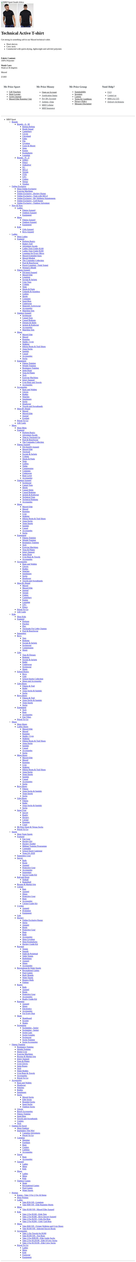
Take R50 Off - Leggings (33, 1202)
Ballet (24, 662)
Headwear (26, 404)
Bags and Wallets (29, 389)
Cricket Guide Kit (29, 903)
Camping (21, 1138)
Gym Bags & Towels (31, 557)
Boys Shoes (22, 695)
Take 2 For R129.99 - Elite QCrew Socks (39, 1240)
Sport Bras (26, 301)
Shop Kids (21, 617)
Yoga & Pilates (28, 373)
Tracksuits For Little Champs (34, 628)
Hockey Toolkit (28, 844)
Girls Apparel (28, 229)
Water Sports (27, 977)
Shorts (25, 487)
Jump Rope (27, 370)
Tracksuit (26, 452)
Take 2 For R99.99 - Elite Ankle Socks (38, 1238)
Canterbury (27, 131)
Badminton (27, 958)
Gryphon (26, 143)
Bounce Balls (28, 980)
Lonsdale (26, 155)
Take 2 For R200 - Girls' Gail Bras (36, 1221)
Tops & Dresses (29, 655)
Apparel (25, 865)
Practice (25, 624)
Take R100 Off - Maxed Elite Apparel (38, 1209)
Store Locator (14, 94)
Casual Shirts (27, 490)
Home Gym (22, 1052)
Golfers (25, 294)
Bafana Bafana (28, 126)
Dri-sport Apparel (29, 272)
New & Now (17, 205)
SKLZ (25, 170)
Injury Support (28, 380)
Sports (14, 832)
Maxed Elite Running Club (20, 99)
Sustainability (80, 92)
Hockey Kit (27, 841)
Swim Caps (27, 1032)
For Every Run (28, 1013)
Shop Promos (22, 1197)
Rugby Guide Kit (29, 999)
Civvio (25, 134)
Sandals (25, 351)
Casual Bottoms (29, 320)
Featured (20, 239)
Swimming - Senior (30, 1030)
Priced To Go (22, 421)
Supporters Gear (24, 856)
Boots (24, 863)
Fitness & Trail (28, 686)
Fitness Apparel (28, 210)
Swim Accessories (30, 1042)
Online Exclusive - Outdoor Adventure (33, 203)
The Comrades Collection (33, 260)
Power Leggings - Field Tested (35, 265)
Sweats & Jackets (29, 279)
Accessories (27, 308)
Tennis (25, 949)
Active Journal (15, 96)
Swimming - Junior (30, 1028)
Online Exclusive (19, 186)
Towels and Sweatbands (32, 406)
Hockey (25, 817)
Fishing (25, 982)
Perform (25, 621)
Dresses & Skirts (29, 323)
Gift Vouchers (15, 92)
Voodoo (25, 184)
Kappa (25, 150)
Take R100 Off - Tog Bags (33, 1236)
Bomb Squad (27, 129)
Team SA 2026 (28, 853)
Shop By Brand (23, 409)
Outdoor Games (23, 1181)
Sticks (24, 923)
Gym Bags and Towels (32, 382)
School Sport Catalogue (32, 851)
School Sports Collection (32, 679)
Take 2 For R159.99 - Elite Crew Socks (39, 1243)
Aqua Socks (27, 349)
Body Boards (27, 975)
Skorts (25, 296)
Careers (78, 96)
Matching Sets (28, 311)
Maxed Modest (28, 258)
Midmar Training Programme (34, 846)
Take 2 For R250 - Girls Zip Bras (36, 1219)
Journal (25, 416)
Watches (25, 397)
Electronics (27, 1009)
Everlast (25, 418)
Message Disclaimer (83, 104)
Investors (78, 94)
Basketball (26, 882)
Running (26, 339)
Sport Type (21, 810)
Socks (24, 358)
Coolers (20, 1121)
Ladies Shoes (22, 726)
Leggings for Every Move (33, 253)
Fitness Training (29, 363)
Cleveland (26, 136)
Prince (25, 162)
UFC (24, 177)
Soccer (25, 813)
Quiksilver (26, 165)
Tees (24, 638)
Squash (25, 951)
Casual (25, 354)
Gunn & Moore (28, 146)
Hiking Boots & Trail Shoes (34, 346)
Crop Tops (26, 282)
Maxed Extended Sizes (32, 256)
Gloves (25, 392)
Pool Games (27, 973)
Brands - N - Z (23, 158)
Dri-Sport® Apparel (30, 447)
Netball (25, 879)
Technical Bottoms (30, 499)
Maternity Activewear (31, 306)
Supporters (21, 633)
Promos (15, 1193)
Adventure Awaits (29, 246)
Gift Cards (21, 423)
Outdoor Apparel (29, 213)
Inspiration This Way (26, 1130)
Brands (15, 122)
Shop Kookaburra (29, 942)
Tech (24, 375)
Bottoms (25, 640)
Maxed (25, 337)
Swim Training (28, 1040)
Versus (25, 181)
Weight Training (29, 366)
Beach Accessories (25, 1111)
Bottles (25, 394)
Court (24, 824)
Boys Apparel (28, 232)
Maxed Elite (27, 275)
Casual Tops (27, 318)
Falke (24, 138)
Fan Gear (26, 839)
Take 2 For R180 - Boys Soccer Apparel (39, 1217)
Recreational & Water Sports (29, 968)
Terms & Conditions (83, 99)
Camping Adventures (31, 1133)
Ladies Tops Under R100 (33, 248)
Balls (24, 860)
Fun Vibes (26, 717)
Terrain (25, 172)
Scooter (25, 1021)
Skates (25, 1023)
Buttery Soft (27, 244)
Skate (19, 1016)
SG (23, 167)
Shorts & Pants (28, 289)
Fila (24, 141)
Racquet (20, 946)
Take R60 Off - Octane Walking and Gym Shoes (42, 1226)
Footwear (26, 1255)
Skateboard (27, 1018)
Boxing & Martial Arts (26, 884)
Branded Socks (28, 1102)
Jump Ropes (22, 1066)
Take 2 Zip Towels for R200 (34, 1233)
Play (24, 626)
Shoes (19, 332)
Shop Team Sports (24, 834)
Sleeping (26, 1140)
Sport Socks (27, 1104)
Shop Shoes (22, 724)
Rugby (25, 815)
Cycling (20, 906)
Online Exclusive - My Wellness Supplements (36, 198)
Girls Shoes (22, 683)
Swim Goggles (28, 1035)
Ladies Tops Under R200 (33, 251)
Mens (19, 217)
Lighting (25, 1150)
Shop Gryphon (28, 939)
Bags (24, 712)
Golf (19, 915)
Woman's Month (29, 268)
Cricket (25, 820)
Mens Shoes (22, 755)
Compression (27, 468)
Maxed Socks (28, 1097)
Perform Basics (28, 241)
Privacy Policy (81, 101)
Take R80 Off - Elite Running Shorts (37, 1205)
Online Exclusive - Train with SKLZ (32, 196)
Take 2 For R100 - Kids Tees (34, 1214)
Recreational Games (30, 970)
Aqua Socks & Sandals (32, 691)
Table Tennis (27, 956)
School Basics (23, 672)
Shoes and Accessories (31, 681)
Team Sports (27, 523)
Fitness (25, 789)
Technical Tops (28, 497)
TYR (24, 174)
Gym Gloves (22, 1064)
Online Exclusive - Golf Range (30, 201)
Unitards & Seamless (31, 291)
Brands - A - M (23, 124)
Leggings (26, 277)
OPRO (25, 160)
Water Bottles (22, 1071)
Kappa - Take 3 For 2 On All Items (31, 1195)
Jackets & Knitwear (30, 325)
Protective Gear (28, 868)
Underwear (27, 303)
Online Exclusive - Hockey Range (31, 193)
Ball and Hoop (23, 877)
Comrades (26, 848)
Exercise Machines (25, 191)
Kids (19, 227)
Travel (19, 1154)
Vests (24, 287)
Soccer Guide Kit (29, 875)
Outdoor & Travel (19, 1126)
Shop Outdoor (23, 1128)
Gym (24, 514)
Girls (19, 652)
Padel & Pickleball (30, 954)
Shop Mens (22, 428)
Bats (24, 889)
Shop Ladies (22, 236)
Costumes (26, 299)
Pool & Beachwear (30, 263)
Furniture (26, 1142)
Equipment (26, 215)
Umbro (25, 179)
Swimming (21, 1025)
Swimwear (26, 315)
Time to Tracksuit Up (31, 437)
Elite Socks (27, 1099)
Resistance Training (30, 368)
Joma (24, 148)
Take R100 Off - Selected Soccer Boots (39, 1228)
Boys (19, 636)
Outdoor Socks (28, 1107)
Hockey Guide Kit (30, 944)
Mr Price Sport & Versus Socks (30, 827)
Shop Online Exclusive (26, 189)
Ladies (20, 208)
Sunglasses (26, 399)
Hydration (26, 911)
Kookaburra (27, 153)
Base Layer (27, 475)
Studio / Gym (28, 342)
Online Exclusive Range (32, 920)
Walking (25, 344)
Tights (24, 466)
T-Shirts (25, 284)
